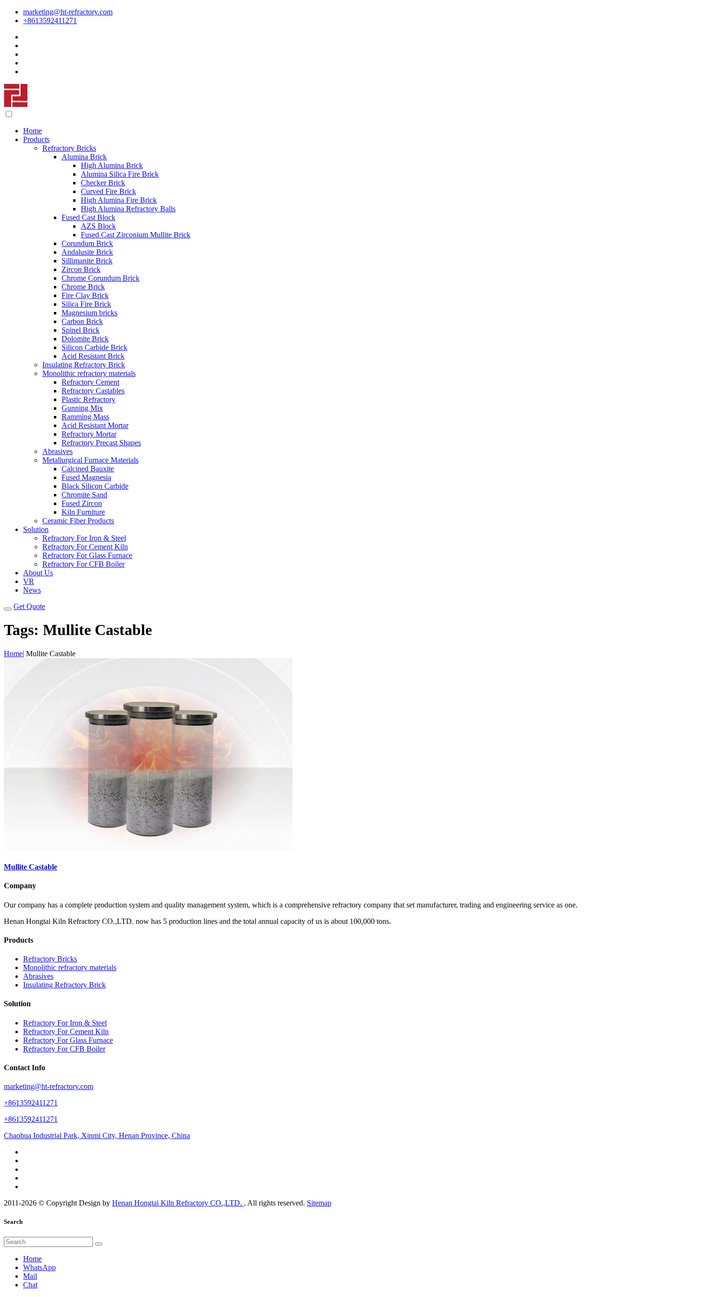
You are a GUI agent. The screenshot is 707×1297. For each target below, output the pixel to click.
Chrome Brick (83, 287)
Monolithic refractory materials (89, 373)
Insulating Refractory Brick (83, 365)
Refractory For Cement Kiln (85, 547)
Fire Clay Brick (85, 295)
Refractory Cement (90, 382)
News (32, 590)
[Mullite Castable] (148, 848)
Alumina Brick (84, 157)
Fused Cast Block (88, 217)
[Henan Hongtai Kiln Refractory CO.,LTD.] (16, 105)
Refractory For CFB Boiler (83, 564)
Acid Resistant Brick (93, 356)
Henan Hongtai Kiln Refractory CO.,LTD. (178, 1203)
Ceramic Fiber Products (78, 521)
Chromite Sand (84, 495)
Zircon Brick (81, 269)
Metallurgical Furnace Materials (90, 460)
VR (28, 581)
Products (36, 139)
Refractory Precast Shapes (101, 443)
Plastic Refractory (88, 399)
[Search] (98, 1244)
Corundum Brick (87, 243)
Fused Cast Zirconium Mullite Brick (135, 235)
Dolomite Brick (85, 339)
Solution (36, 529)
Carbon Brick (82, 321)
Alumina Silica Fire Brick (120, 174)
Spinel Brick (81, 330)
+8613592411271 (50, 20)
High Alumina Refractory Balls (128, 209)
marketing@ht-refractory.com (68, 12)
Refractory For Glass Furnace (87, 555)
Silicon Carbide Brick (94, 347)
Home (32, 131)
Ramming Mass (85, 417)
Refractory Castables (93, 391)
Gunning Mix (82, 408)
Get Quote (29, 606)
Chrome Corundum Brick (100, 278)
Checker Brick (103, 183)
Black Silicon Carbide (95, 486)
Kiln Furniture (83, 512)
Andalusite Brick (87, 252)
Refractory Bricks (69, 148)
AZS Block (98, 226)
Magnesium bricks (89, 313)
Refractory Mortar (89, 434)
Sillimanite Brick (87, 261)
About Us (38, 573)
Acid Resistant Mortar (95, 425)
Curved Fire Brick (108, 191)
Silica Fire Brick (86, 304)
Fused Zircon (82, 503)
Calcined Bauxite (88, 469)
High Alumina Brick (112, 165)
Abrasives (57, 451)
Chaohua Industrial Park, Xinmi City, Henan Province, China (97, 1135)
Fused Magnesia (86, 477)
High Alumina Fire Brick (119, 200)
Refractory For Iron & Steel (84, 538)
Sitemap (319, 1203)
